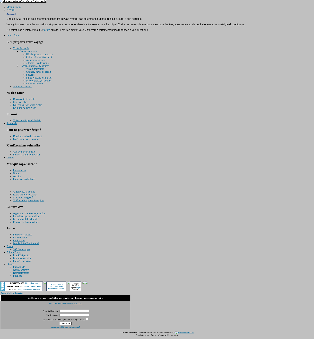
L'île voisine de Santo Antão (27, 105)
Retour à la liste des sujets (12, 293)
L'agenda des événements (26, 139)
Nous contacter (21, 269)
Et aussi (11, 264)
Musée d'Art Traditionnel (26, 243)
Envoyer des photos (56, 288)
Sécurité (30, 74)
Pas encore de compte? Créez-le (65, 303)
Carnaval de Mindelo (24, 151)
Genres (16, 173)
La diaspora (19, 240)
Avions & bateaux (22, 86)
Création (26, 286)
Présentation (19, 170)
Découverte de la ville (24, 99)
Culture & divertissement (39, 57)
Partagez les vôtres (22, 261)
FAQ (19, 290)
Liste (27, 283)
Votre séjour (13, 35)
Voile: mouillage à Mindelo (27, 120)
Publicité (17, 275)
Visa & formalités (35, 68)
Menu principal (14, 7)
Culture (10, 157)
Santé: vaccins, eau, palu (39, 77)
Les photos (21, 255)
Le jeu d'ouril (20, 237)
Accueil (11, 9)
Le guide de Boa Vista (24, 107)
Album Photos (14, 252)
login (78, 288)
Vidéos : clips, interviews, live (28, 200)
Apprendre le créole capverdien (29, 213)
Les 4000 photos (56, 284)
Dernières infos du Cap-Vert (27, 136)
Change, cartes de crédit (38, 71)
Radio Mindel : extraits (25, 194)
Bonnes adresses (28, 51)
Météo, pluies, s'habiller (38, 80)
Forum (10, 246)
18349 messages (21, 249)
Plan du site (19, 267)
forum (47, 30)
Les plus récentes (22, 258)
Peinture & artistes (22, 234)
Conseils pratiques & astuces (34, 66)
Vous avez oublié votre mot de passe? (65, 327)
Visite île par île (21, 48)
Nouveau (34, 283)
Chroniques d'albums (24, 191)
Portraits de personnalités (26, 216)
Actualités (12, 123)
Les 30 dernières (56, 286)
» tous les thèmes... (36, 83)
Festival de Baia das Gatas (26, 154)
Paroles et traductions (24, 179)
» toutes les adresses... (37, 63)
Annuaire (36, 290)
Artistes (17, 176)
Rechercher (27, 290)
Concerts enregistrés (23, 197)
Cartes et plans (20, 102)
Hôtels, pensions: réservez (39, 54)
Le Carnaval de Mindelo (25, 219)
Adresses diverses (35, 60)
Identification (36, 286)
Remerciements (21, 272)
